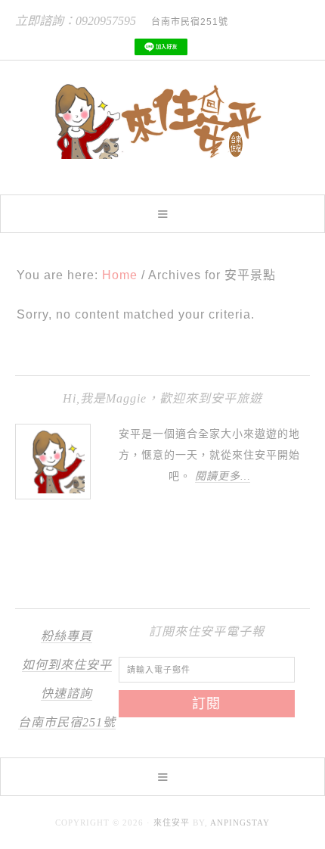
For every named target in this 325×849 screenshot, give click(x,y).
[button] (162, 213)
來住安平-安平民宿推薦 (162, 121)
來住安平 (171, 822)
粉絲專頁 (66, 636)
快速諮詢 (66, 693)
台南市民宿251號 (67, 722)
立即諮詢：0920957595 (75, 20)
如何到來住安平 (67, 664)
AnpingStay (240, 822)
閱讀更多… (222, 476)
